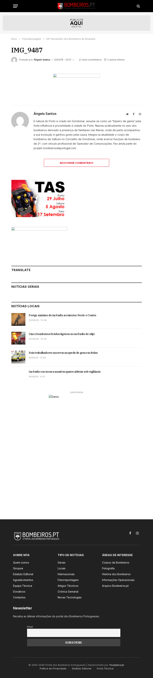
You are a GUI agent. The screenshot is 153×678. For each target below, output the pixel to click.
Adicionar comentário (76, 162)
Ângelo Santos (42, 59)
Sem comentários (92, 59)
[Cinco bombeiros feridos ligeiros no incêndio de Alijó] (18, 338)
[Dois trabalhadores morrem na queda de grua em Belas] (18, 357)
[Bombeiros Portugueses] (76, 6)
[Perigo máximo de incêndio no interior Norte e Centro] (18, 319)
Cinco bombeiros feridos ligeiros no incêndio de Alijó (62, 334)
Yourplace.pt (116, 664)
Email (30, 626)
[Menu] (15, 6)
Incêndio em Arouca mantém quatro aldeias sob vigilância (65, 371)
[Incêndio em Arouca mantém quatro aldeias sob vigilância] (18, 375)
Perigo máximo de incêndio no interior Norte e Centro (62, 315)
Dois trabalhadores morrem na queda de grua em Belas (63, 352)
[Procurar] (138, 6)
